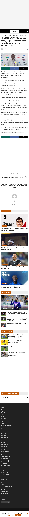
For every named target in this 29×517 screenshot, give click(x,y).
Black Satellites (4, 444)
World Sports (4, 482)
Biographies (3, 418)
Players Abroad (4, 472)
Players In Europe (5, 474)
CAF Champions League (6, 425)
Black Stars (5, 264)
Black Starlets (4, 446)
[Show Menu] (1, 31)
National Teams (15, 35)
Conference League (5, 460)
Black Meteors (4, 439)
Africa (2, 407)
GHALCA (3, 489)
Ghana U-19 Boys (5, 451)
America (3, 409)
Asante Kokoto (4, 491)
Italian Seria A (4, 468)
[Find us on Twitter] (5, 502)
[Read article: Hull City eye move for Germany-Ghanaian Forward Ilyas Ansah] (3, 325)
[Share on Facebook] (14, 68)
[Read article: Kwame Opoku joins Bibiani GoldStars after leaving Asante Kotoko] (4, 342)
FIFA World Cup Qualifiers (6, 486)
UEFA (2, 454)
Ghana (6, 35)
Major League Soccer (6, 411)
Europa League (4, 458)
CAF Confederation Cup (6, 427)
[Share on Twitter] (23, 68)
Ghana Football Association (7, 488)
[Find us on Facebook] (2, 502)
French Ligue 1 (4, 463)
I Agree (18, 515)
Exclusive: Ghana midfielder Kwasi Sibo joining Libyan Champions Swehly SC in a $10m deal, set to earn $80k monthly (18, 336)
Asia (2, 414)
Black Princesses (23, 35)
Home (2, 35)
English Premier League (6, 461)
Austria (5, 132)
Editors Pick (4, 479)
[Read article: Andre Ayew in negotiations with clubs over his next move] (4, 348)
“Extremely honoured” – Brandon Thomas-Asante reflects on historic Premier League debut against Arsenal (17, 314)
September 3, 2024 (12, 48)
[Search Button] (27, 31)
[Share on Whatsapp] (5, 68)
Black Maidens (4, 437)
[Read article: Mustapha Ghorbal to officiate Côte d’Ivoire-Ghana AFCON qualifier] (14, 259)
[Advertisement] (14, 14)
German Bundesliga (5, 465)
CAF (2, 420)
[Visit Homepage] (14, 31)
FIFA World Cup (4, 484)
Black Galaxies (4, 435)
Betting (2, 416)
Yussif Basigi (21, 132)
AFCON (2, 421)
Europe (2, 470)
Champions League (5, 456)
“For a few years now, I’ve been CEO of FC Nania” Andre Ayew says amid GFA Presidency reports (17, 354)
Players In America (5, 476)
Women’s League (5, 449)
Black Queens (4, 442)
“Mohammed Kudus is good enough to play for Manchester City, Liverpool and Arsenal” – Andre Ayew (17, 319)
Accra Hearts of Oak (5, 493)
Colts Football (4, 428)
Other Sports (4, 480)
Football (9, 35)
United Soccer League (6, 412)
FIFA (2, 495)
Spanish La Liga (4, 467)
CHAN (2, 423)
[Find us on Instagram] (8, 502)
